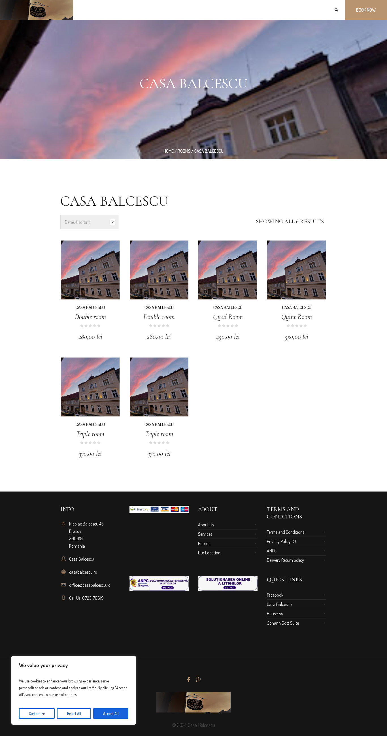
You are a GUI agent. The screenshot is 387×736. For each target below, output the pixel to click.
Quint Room (296, 317)
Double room (90, 317)
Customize (37, 713)
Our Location (209, 553)
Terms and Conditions (285, 532)
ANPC (272, 551)
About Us (206, 524)
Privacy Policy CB (281, 541)
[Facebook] (188, 679)
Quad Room (228, 317)
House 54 (275, 613)
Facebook (275, 595)
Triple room (90, 434)
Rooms (184, 151)
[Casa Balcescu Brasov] (193, 702)
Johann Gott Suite (283, 623)
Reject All (74, 713)
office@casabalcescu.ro (89, 585)
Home (168, 151)
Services (205, 534)
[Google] (198, 679)
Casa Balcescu (90, 307)
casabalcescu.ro (83, 572)
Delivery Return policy (285, 560)
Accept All (110, 713)
